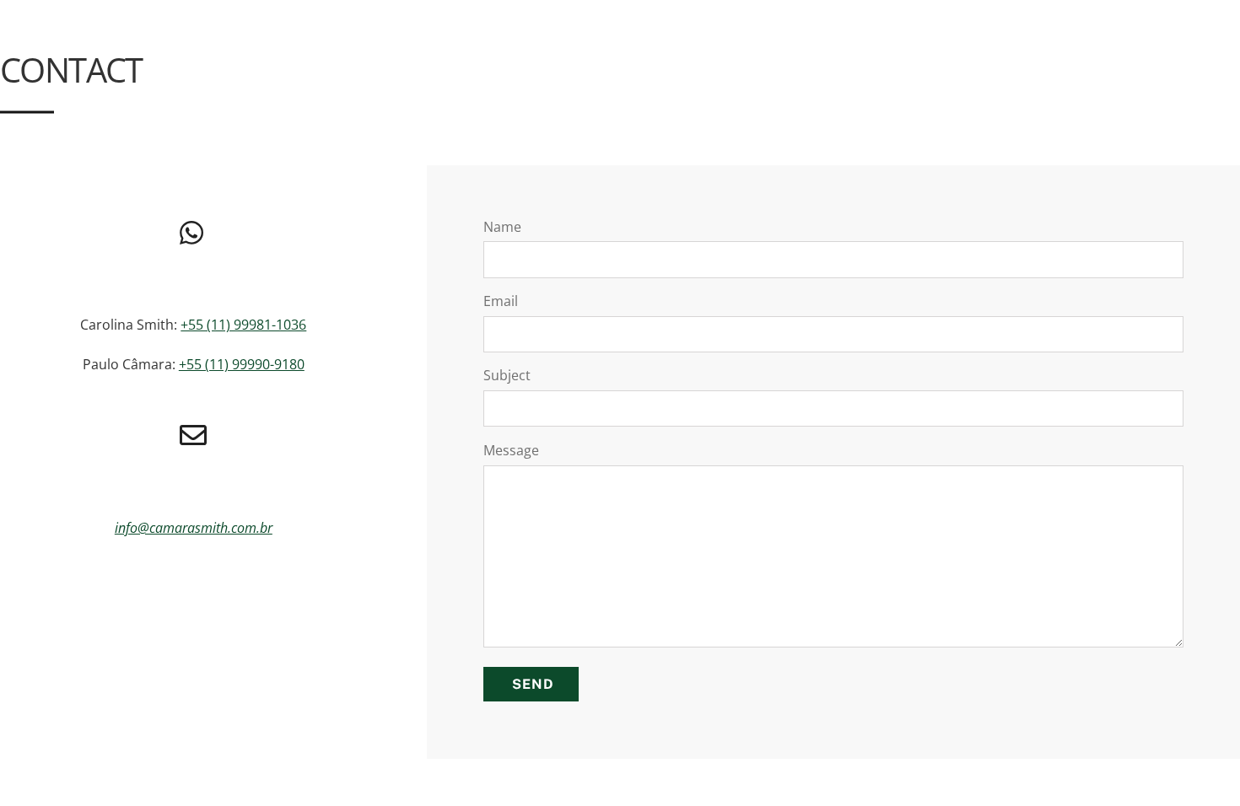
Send (533, 684)
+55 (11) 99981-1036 (243, 324)
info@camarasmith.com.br (193, 528)
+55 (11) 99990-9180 (242, 364)
